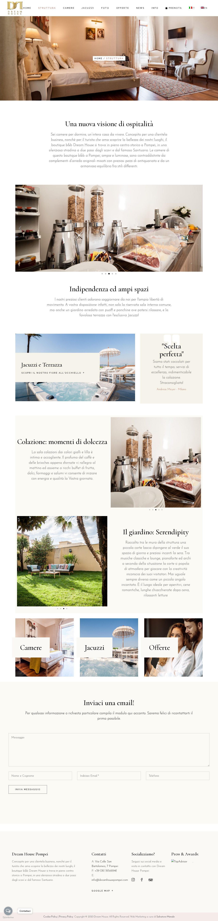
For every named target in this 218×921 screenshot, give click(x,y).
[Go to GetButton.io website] (8, 917)
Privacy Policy (66, 917)
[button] (102, 273)
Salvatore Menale (166, 917)
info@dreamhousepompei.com (110, 880)
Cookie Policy (50, 917)
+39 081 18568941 (106, 870)
